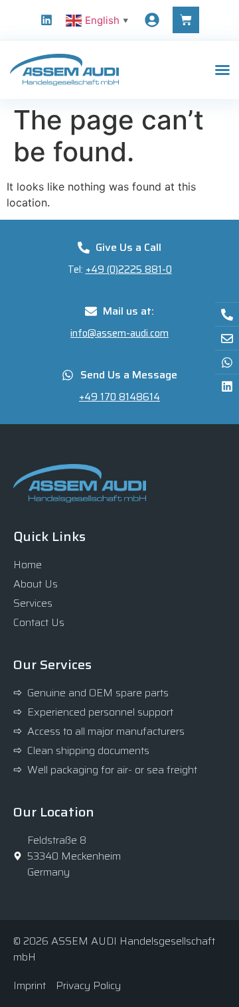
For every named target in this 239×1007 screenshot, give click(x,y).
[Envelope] (227, 338)
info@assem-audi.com (119, 333)
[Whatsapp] (227, 362)
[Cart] (186, 20)
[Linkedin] (46, 20)
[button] (222, 70)
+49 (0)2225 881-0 (129, 269)
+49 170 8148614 (119, 397)
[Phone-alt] (227, 314)
